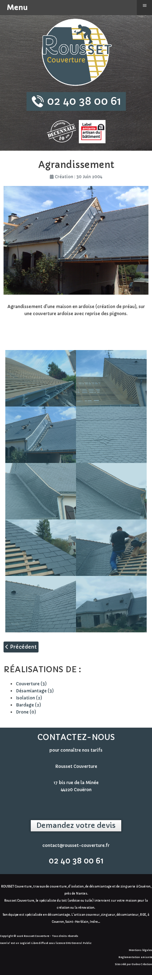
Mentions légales (140, 950)
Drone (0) (26, 712)
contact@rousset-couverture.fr (76, 845)
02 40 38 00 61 (76, 861)
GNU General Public (79, 943)
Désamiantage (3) (35, 690)
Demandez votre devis (76, 825)
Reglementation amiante (135, 957)
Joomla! (5, 943)
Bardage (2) (28, 705)
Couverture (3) (31, 683)
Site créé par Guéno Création (133, 964)
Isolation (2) (29, 697)
